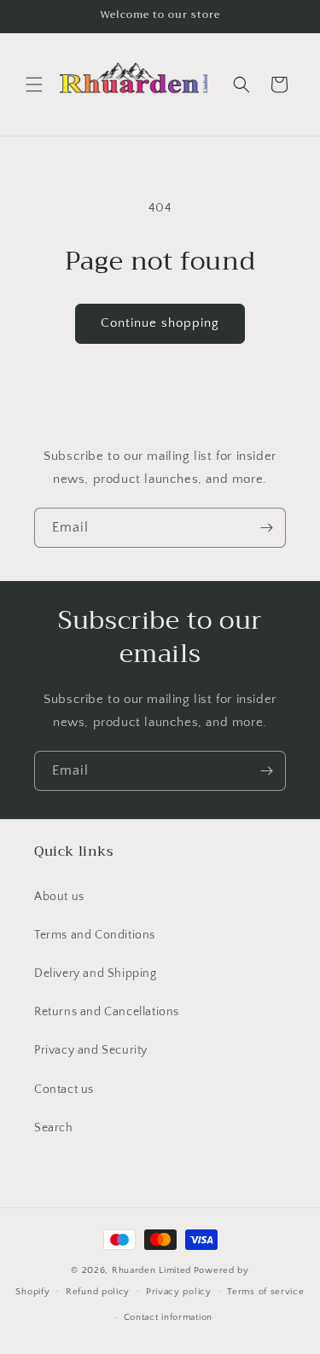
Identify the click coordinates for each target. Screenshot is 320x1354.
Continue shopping (160, 323)
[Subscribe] (266, 528)
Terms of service (265, 1292)
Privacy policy (179, 1292)
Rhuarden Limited (151, 1270)
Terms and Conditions (94, 935)
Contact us (64, 1089)
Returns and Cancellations (106, 1012)
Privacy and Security (91, 1050)
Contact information (168, 1317)
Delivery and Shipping (95, 973)
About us (59, 897)
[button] (34, 84)
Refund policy (98, 1292)
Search (53, 1128)
